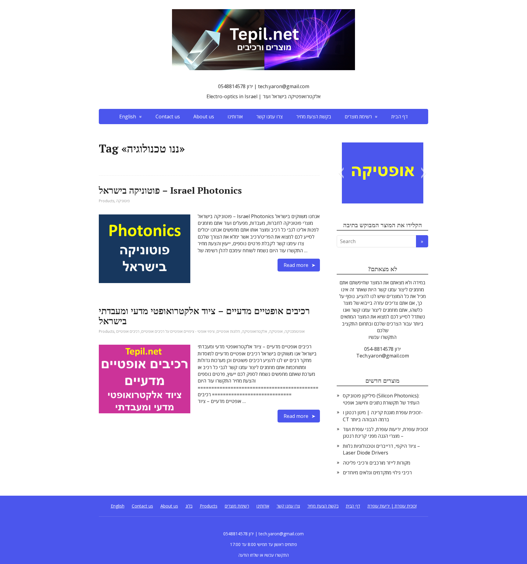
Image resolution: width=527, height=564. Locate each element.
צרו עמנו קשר (269, 116)
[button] (341, 173)
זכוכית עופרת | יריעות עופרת (392, 506)
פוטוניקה (123, 200)
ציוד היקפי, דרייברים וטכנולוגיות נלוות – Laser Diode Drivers (381, 449)
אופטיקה (276, 331)
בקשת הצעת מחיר (313, 116)
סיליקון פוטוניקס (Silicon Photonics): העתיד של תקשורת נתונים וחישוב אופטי (381, 399)
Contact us (168, 116)
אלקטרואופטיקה (254, 331)
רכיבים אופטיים (127, 331)
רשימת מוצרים (358, 116)
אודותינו (235, 116)
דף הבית (399, 116)
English (127, 116)
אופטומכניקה (295, 331)
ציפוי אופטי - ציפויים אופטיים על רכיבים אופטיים (178, 331)
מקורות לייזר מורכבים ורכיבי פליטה (376, 462)
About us (203, 116)
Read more (296, 265)
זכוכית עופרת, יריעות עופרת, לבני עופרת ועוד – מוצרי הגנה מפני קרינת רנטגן (385, 432)
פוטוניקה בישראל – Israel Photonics (170, 190)
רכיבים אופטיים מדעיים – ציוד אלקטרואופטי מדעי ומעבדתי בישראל (204, 316)
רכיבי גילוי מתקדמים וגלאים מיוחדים (377, 472)
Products (106, 200)
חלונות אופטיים (228, 331)
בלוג (188, 506)
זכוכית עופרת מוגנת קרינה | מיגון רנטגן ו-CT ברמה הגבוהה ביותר (383, 415)
